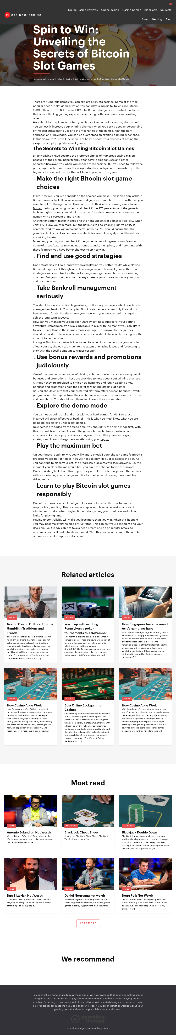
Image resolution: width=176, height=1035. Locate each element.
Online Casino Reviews (83, 10)
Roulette (166, 10)
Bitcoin (37, 208)
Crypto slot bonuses (101, 160)
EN (170, 4)
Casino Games (131, 10)
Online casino (110, 10)
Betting (157, 19)
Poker (145, 19)
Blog (169, 19)
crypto (105, 439)
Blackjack (150, 10)
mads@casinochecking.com (91, 1028)
